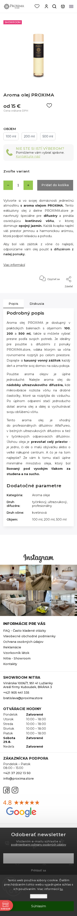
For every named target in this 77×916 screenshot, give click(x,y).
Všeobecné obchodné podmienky (29, 636)
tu (61, 889)
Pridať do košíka (55, 185)
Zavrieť (62, 292)
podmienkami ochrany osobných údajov (38, 844)
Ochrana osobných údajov (23, 642)
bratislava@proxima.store (23, 698)
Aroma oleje (41, 495)
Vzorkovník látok (16, 653)
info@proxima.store (18, 778)
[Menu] (71, 6)
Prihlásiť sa (38, 870)
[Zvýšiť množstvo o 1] (28, 185)
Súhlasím (38, 906)
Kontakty (10, 664)
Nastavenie (39, 896)
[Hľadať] (54, 6)
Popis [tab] (13, 304)
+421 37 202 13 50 (17, 773)
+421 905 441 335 (16, 692)
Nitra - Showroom (17, 658)
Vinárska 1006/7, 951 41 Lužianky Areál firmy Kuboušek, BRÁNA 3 (28, 685)
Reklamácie (12, 647)
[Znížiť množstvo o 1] (8, 185)
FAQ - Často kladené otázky (24, 631)
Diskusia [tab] (37, 304)
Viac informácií (14, 265)
